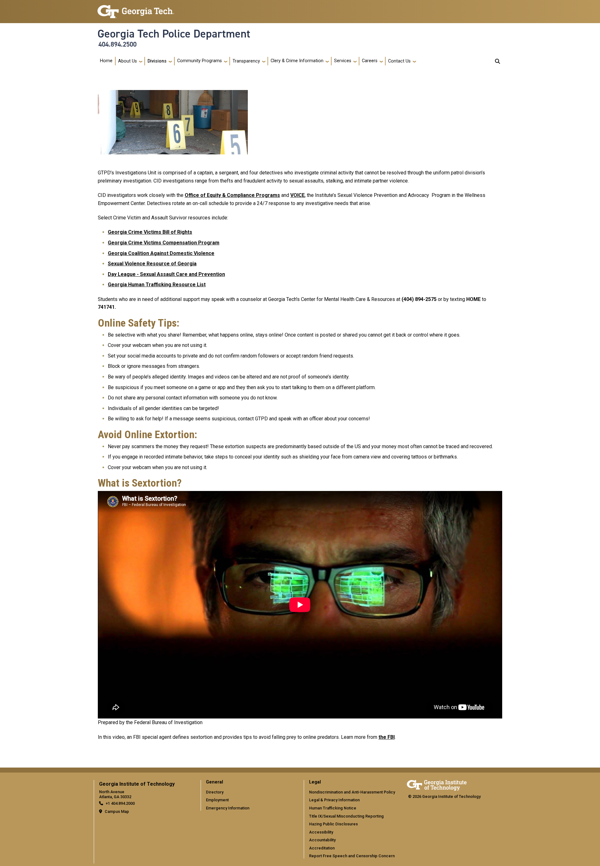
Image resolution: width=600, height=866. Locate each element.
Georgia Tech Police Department (174, 33)
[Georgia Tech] (437, 784)
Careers (370, 60)
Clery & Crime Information (297, 60)
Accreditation (322, 848)
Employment (217, 800)
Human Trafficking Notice (332, 808)
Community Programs (199, 60)
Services (342, 60)
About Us (127, 61)
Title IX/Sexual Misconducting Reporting (346, 816)
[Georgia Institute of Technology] (136, 9)
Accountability (322, 840)
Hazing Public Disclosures (333, 824)
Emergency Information (227, 808)
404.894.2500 (117, 44)
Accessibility (321, 832)
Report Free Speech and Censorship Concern (352, 855)
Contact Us (399, 61)
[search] (497, 61)
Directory (214, 792)
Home (106, 60)
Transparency (246, 61)
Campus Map (117, 811)
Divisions (157, 61)
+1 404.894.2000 (120, 803)
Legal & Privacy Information (334, 800)
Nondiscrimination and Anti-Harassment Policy (352, 792)
